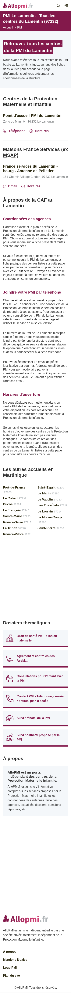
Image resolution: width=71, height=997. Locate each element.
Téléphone (16, 131)
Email (12, 186)
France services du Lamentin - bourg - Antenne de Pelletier (30, 168)
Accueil (8, 27)
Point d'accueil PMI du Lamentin (32, 115)
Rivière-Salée (17, 522)
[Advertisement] (35, 579)
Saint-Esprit (50, 487)
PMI (20, 27)
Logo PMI (10, 967)
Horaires (42, 131)
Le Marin (48, 493)
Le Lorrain (49, 511)
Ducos (12, 504)
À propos (9, 951)
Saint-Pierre (50, 528)
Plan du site (11, 975)
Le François (16, 510)
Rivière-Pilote (17, 534)
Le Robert (14, 498)
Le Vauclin (49, 499)
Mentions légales (15, 959)
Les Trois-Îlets (52, 505)
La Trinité (14, 528)
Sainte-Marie (16, 516)
